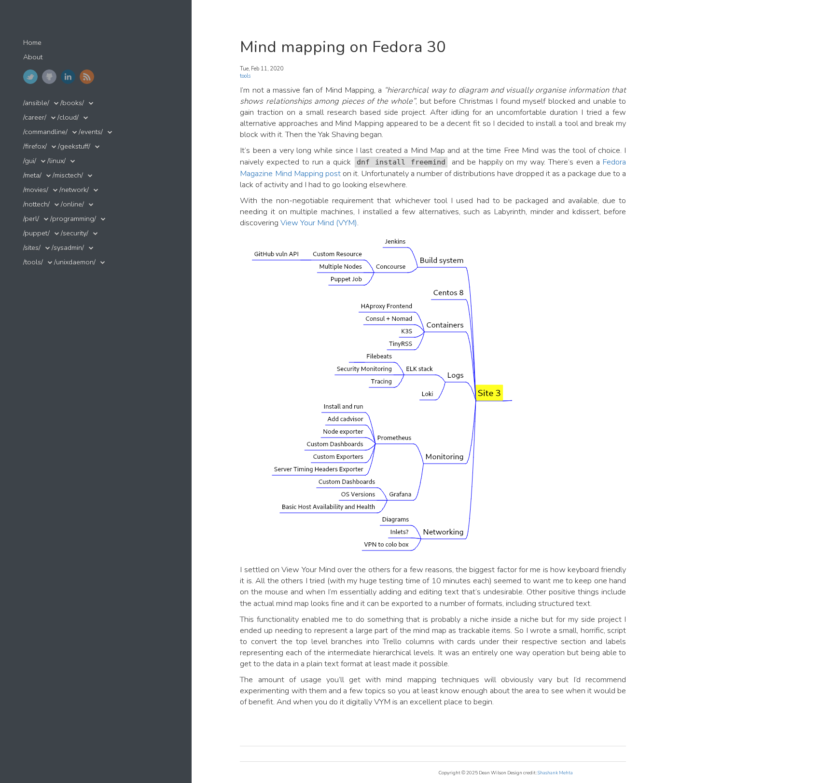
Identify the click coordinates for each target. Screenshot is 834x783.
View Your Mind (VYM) (318, 222)
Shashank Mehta (555, 772)
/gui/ (29, 160)
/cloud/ (68, 117)
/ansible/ (36, 103)
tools (245, 76)
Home (32, 42)
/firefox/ (35, 146)
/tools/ (33, 262)
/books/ (72, 103)
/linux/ (56, 160)
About (32, 57)
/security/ (74, 233)
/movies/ (35, 189)
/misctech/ (68, 175)
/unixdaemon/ (75, 262)
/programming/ (73, 218)
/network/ (74, 189)
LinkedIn (68, 76)
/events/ (91, 132)
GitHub (49, 76)
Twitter (30, 76)
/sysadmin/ (68, 247)
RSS (87, 76)
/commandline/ (45, 132)
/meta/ (32, 175)
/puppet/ (36, 233)
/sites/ (32, 247)
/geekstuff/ (74, 146)
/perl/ (31, 218)
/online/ (72, 204)
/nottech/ (36, 204)
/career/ (34, 117)
